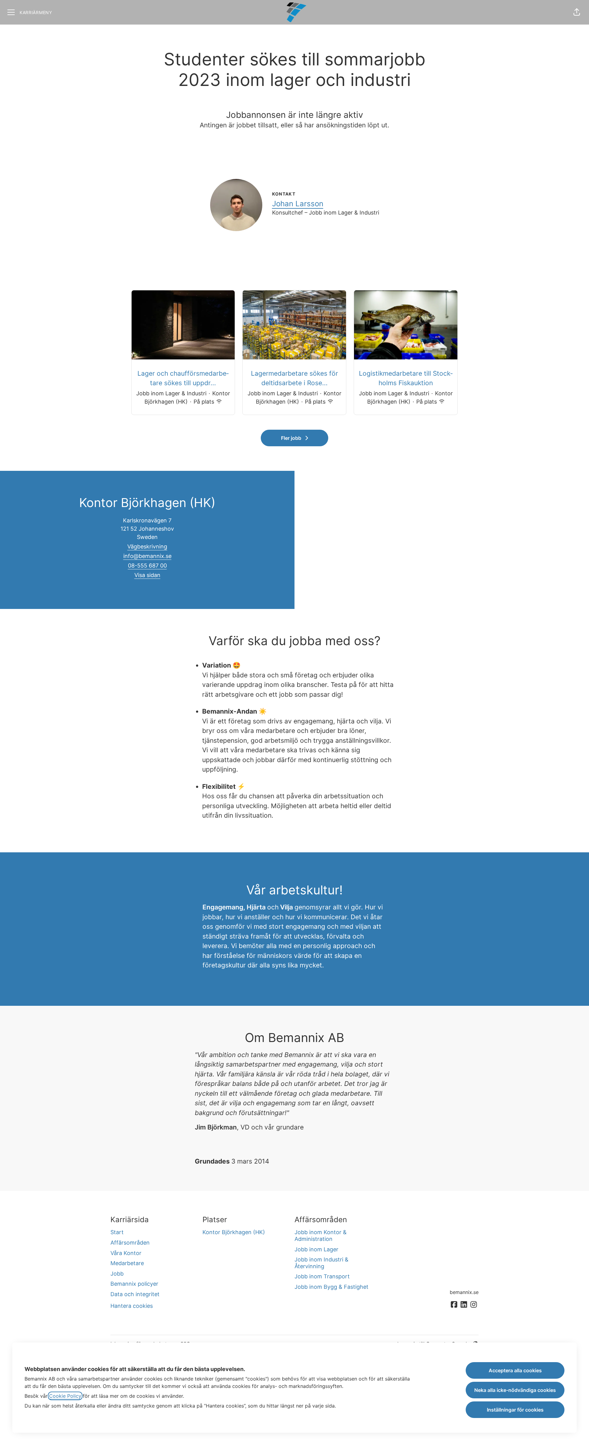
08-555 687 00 (147, 565)
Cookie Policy (65, 1396)
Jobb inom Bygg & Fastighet (331, 1287)
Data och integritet (135, 1294)
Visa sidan (147, 575)
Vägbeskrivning (147, 546)
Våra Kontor (125, 1253)
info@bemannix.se (147, 556)
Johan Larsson (297, 203)
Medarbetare (127, 1263)
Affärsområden (130, 1242)
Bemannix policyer (134, 1283)
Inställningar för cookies (515, 1410)
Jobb (117, 1273)
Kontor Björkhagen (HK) (233, 1232)
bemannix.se (464, 1292)
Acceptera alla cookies (515, 1370)
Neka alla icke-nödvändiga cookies (515, 1390)
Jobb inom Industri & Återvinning (321, 1262)
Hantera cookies (131, 1306)
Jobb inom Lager (316, 1249)
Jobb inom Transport (322, 1276)
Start (117, 1232)
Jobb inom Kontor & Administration (320, 1235)
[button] (576, 12)
